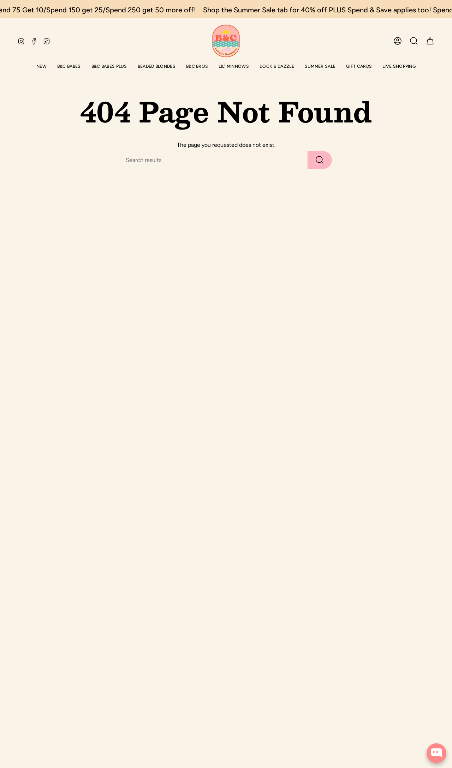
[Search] (320, 160)
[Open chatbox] (436, 753)
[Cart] (430, 41)
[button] (41, 67)
